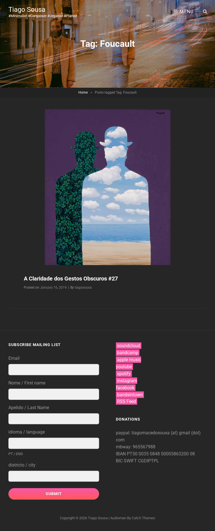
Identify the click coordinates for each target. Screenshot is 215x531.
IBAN (121, 453)
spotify (124, 373)
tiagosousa (83, 287)
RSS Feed (126, 401)
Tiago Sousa (26, 9)
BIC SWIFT (127, 460)
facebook (125, 387)
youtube (124, 366)
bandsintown (130, 394)
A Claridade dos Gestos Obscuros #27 (71, 278)
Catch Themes (143, 518)
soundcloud (128, 345)
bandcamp (127, 352)
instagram (127, 380)
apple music (129, 359)
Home (83, 92)
